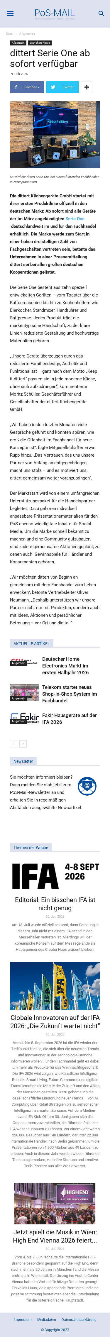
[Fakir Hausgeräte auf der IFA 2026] (24, 717)
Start (9, 34)
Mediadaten (46, 1320)
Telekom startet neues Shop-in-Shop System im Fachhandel (69, 694)
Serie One (74, 218)
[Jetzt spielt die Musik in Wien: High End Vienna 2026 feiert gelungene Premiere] (55, 1201)
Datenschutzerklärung (79, 1320)
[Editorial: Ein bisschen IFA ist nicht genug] (55, 876)
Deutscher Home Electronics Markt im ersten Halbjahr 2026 (65, 665)
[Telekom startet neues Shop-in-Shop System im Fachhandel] (24, 692)
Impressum (23, 1320)
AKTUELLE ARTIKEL (31, 643)
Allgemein (27, 34)
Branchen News (40, 42)
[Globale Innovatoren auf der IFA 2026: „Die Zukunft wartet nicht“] (55, 986)
